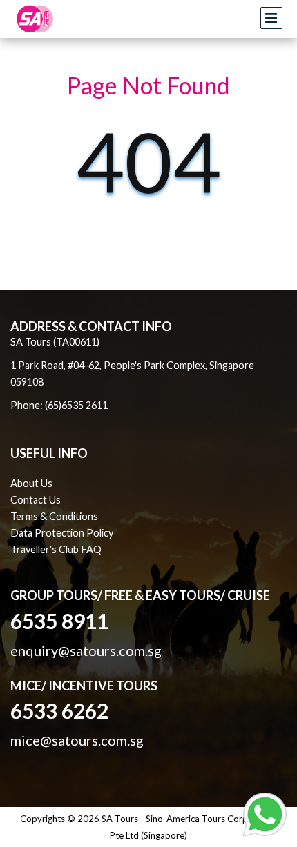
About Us (31, 483)
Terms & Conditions (54, 516)
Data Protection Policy (61, 533)
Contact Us (35, 500)
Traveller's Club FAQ (56, 549)
